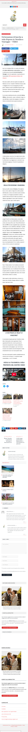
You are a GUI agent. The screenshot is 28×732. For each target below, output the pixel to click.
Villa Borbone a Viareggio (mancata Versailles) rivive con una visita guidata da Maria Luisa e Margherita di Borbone (7, 417)
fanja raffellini (10, 511)
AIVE (10, 76)
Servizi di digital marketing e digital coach (10, 719)
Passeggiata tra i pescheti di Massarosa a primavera (8, 503)
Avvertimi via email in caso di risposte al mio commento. (13, 568)
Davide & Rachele (9, 44)
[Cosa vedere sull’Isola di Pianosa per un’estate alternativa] (8, 470)
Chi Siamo (4, 706)
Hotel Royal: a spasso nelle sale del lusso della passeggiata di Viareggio (7, 401)
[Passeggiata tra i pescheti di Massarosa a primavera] (8, 498)
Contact (15, 726)
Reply (24, 521)
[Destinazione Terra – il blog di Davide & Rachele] (14, 16)
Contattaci (4, 709)
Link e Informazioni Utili (6, 714)
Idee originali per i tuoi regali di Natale (9, 711)
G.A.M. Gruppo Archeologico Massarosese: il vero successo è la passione (20, 441)
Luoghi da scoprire (6, 33)
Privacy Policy (4, 716)
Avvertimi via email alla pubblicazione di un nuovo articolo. (14, 571)
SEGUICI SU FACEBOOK (7, 632)
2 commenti (20, 44)
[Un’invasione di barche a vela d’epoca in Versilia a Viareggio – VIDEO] (14, 60)
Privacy (12, 726)
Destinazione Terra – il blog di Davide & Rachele (12, 725)
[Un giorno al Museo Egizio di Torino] (8, 484)
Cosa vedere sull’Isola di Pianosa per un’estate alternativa (14, 3)
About (23, 725)
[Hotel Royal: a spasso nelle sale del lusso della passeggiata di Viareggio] (7, 396)
